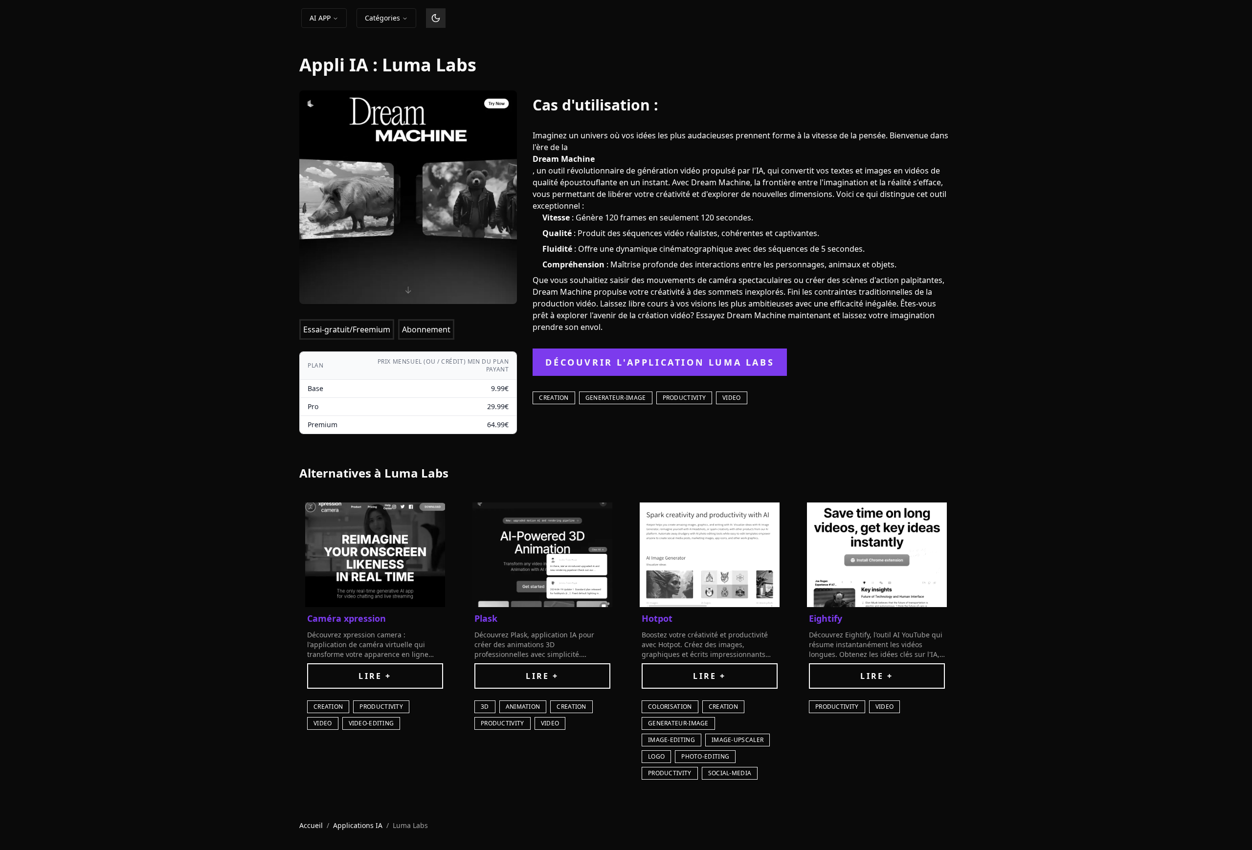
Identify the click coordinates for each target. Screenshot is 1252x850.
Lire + (374, 676)
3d (485, 706)
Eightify (825, 618)
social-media (730, 773)
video (731, 397)
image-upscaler (737, 740)
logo (656, 756)
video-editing (371, 723)
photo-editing (705, 756)
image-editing (671, 740)
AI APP (320, 17)
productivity (684, 397)
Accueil (311, 825)
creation (553, 397)
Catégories (382, 17)
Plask (485, 618)
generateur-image (615, 397)
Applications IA (357, 825)
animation (523, 706)
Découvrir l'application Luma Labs (659, 362)
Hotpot (657, 618)
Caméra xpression (346, 618)
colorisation (670, 706)
